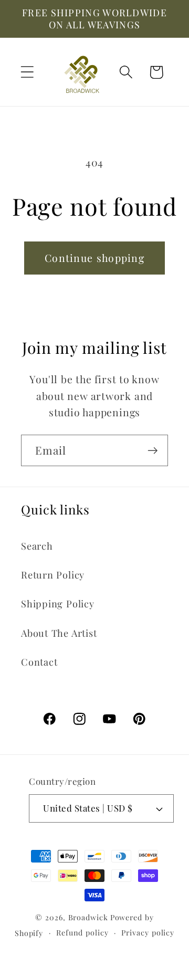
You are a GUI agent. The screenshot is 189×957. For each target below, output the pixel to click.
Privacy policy (147, 933)
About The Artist (59, 632)
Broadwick (88, 917)
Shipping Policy (57, 603)
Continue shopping (94, 258)
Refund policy (82, 933)
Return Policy (53, 574)
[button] (27, 72)
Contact (39, 661)
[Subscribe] (152, 451)
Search (37, 545)
